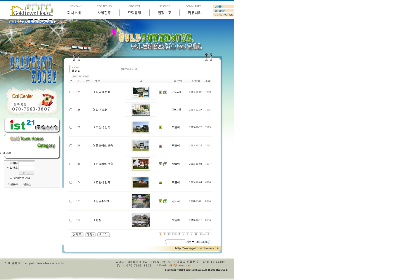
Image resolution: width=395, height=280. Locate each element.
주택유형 (134, 12)
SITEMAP (220, 10)
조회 (208, 80)
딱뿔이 (176, 127)
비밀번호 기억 (22, 178)
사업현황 (104, 12)
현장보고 (164, 12)
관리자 (176, 201)
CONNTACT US (224, 14)
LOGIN (219, 6)
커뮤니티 (195, 12)
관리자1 (176, 92)
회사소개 (74, 12)
